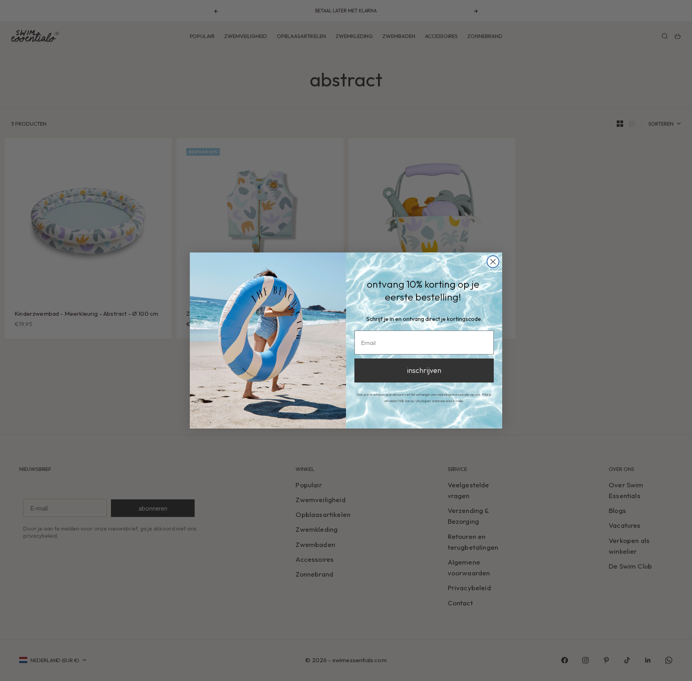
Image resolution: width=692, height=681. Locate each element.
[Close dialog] (493, 262)
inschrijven (424, 370)
